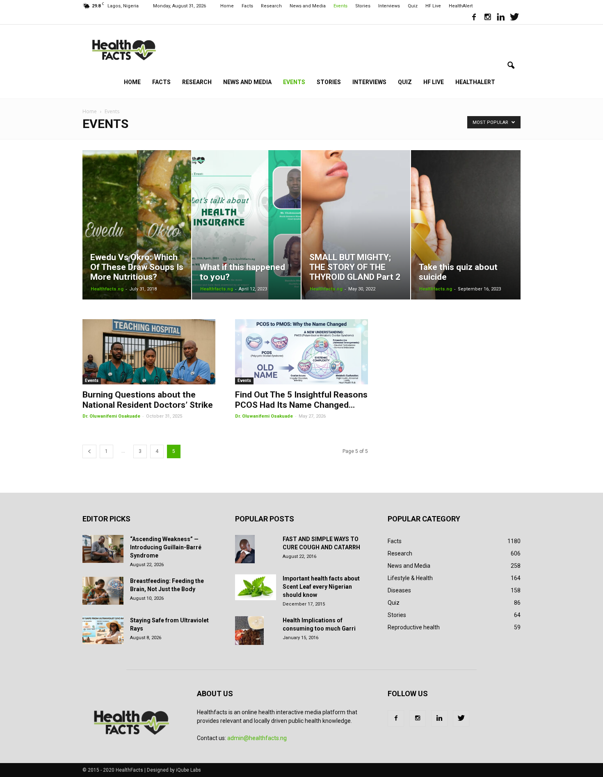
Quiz (413, 6)
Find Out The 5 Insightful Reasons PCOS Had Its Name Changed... (301, 400)
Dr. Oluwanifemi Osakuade (111, 416)
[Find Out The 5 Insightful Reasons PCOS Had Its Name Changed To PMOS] (301, 351)
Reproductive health (414, 627)
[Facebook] (474, 18)
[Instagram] (487, 18)
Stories (362, 6)
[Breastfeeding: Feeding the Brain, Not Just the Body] (102, 591)
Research (271, 6)
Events (340, 6)
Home (227, 6)
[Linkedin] (501, 18)
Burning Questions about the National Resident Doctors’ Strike (147, 400)
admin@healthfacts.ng (257, 738)
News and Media (308, 6)
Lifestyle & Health (410, 578)
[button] (511, 65)
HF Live (433, 6)
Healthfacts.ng (107, 289)
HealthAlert (461, 6)
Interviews (389, 6)
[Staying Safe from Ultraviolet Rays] (102, 630)
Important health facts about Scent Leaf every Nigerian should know (321, 586)
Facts (247, 6)
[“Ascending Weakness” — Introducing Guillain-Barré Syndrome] (102, 549)
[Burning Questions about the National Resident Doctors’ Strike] (148, 351)
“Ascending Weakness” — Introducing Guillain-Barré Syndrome (165, 547)
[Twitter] (514, 18)
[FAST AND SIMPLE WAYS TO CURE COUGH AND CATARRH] (245, 549)
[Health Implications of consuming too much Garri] (249, 630)
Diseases (399, 590)
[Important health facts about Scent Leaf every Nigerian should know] (255, 587)
